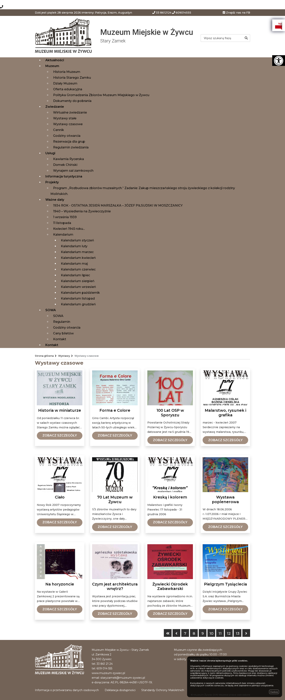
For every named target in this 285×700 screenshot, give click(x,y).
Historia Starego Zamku (72, 77)
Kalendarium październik (80, 292)
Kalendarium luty (74, 246)
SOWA (50, 310)
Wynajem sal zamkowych (73, 170)
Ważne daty (54, 199)
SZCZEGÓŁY (59, 435)
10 (211, 633)
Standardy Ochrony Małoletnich (162, 690)
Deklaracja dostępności (120, 690)
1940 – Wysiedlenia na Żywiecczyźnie (82, 211)
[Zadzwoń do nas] (1, 7)
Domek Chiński (65, 165)
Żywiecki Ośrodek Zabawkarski (170, 586)
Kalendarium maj (74, 263)
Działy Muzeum (65, 83)
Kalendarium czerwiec (78, 269)
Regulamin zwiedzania (71, 147)
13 (237, 633)
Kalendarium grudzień (78, 304)
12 (229, 633)
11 (220, 633)
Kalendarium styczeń (77, 240)
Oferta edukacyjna (67, 89)
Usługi (50, 153)
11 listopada (62, 223)
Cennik (58, 130)
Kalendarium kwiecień (78, 258)
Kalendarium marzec (77, 252)
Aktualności (54, 60)
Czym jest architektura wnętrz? (115, 586)
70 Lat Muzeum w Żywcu (115, 499)
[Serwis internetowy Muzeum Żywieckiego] (64, 36)
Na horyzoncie (59, 584)
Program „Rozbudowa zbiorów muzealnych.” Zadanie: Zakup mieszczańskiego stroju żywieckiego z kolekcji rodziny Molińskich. (142, 191)
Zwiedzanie (54, 106)
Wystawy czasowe (68, 124)
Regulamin (61, 322)
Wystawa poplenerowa (225, 499)
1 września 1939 (65, 217)
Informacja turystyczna (63, 176)
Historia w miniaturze (59, 410)
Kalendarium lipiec (75, 275)
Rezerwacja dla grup (69, 141)
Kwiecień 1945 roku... (69, 229)
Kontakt (59, 339)
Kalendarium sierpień (77, 281)
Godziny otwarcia (66, 136)
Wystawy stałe (64, 118)
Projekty (52, 182)
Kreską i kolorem (170, 497)
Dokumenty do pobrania (72, 101)
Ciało (60, 497)
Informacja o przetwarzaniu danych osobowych (67, 690)
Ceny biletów (63, 333)
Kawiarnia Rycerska (68, 159)
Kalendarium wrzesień (78, 287)
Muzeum (52, 66)
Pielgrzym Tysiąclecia (225, 584)
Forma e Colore (114, 410)
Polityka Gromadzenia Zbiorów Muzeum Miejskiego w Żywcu (101, 95)
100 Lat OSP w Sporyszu (170, 412)
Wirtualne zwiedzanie (70, 112)
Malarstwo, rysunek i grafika (225, 412)
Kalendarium (63, 234)
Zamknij (274, 692)
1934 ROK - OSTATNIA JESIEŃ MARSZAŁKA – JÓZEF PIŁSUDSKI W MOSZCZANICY (118, 205)
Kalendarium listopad (78, 298)
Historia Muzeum (66, 72)
